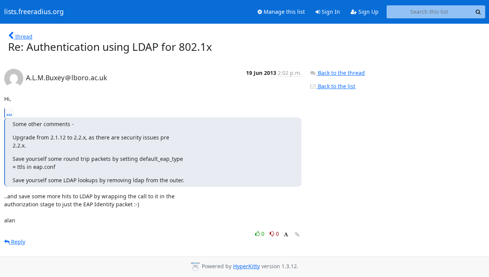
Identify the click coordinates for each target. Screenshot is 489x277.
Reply (17, 241)
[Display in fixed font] (286, 235)
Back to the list (335, 86)
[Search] (478, 11)
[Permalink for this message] (297, 234)
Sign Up (368, 11)
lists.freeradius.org (34, 11)
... (9, 113)
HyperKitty (246, 266)
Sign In (330, 11)
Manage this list (283, 11)
